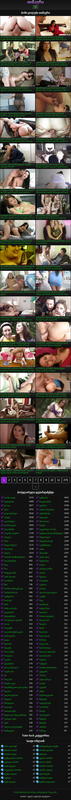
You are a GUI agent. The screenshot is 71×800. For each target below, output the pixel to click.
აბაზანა (42, 727)
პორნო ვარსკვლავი (13, 588)
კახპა (41, 549)
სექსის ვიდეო (10, 774)
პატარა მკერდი (46, 509)
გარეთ (42, 588)
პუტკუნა (7, 648)
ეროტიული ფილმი (13, 620)
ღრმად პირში (45, 569)
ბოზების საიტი (46, 778)
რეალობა (44, 644)
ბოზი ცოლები (10, 608)
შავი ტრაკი (44, 636)
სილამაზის (9, 529)
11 (58, 480)
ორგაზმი (8, 628)
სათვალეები (10, 711)
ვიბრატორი (9, 636)
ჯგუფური (43, 671)
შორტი (42, 731)
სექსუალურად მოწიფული (51, 533)
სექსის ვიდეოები (47, 782)
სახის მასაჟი (45, 648)
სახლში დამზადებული (14, 557)
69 (5, 675)
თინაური (35, 2)
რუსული (43, 664)
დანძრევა (44, 604)
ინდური (7, 699)
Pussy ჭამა (9, 652)
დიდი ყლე (44, 557)
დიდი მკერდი (10, 513)
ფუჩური (43, 505)
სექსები (7, 778)
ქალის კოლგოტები (13, 727)
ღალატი (8, 707)
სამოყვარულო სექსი (48, 746)
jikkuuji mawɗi (10, 750)
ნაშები (42, 525)
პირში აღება (10, 498)
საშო (6, 541)
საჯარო (7, 691)
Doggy (7, 517)
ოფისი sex (9, 671)
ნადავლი (43, 517)
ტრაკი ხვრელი (11, 667)
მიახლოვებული (46, 616)
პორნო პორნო (46, 766)
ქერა (6, 509)
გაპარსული (9, 521)
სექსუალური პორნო (13, 758)
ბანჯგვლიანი (10, 573)
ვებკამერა (9, 664)
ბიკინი (42, 683)
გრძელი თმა (10, 719)
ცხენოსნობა (44, 513)
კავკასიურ (9, 612)
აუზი (6, 723)
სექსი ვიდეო (10, 766)
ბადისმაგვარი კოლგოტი (16, 687)
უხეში (41, 691)
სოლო (42, 565)
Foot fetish (44, 707)
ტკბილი (43, 584)
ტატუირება (44, 608)
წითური (43, 624)
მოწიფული (9, 731)
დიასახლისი (45, 656)
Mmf (6, 604)
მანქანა (42, 719)
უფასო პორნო (46, 758)
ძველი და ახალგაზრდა (15, 715)
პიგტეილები (45, 703)
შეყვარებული (10, 545)
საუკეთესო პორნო (12, 770)
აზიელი (7, 537)
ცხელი (7, 553)
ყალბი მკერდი (11, 695)
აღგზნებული (45, 545)
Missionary (44, 521)
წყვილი (42, 577)
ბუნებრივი (44, 561)
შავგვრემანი (45, 502)
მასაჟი (42, 711)
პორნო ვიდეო (46, 770)
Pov (6, 569)
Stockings (8, 549)
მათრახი (43, 632)
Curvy (6, 624)
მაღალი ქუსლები (47, 652)
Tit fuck (42, 675)
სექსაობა (43, 498)
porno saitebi (45, 762)
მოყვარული (45, 537)
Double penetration (48, 667)
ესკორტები (44, 774)
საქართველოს (46, 695)
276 (66, 480)
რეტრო (42, 660)
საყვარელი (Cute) (47, 529)
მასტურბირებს (46, 541)
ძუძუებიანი (9, 502)
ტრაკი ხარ (44, 620)
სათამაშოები (10, 561)
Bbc (6, 584)
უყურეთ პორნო (11, 762)
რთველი (8, 656)
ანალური (43, 553)
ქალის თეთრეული (48, 592)
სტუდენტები (9, 616)
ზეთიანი (8, 644)
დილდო (43, 612)
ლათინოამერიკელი (13, 632)
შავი (6, 565)
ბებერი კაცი (9, 683)
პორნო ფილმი (46, 750)
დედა (6, 640)
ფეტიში (42, 687)
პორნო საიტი (10, 754)
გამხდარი (9, 596)
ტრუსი (42, 573)
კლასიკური (44, 715)
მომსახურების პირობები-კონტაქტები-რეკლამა (35, 792)
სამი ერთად (10, 577)
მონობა (42, 640)
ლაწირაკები (10, 525)
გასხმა (42, 596)
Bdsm (41, 628)
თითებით (43, 581)
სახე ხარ (8, 679)
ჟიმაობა (43, 754)
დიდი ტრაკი (45, 679)
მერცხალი (9, 703)
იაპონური (8, 581)
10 (52, 480)
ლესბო (7, 660)
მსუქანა (42, 723)
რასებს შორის (10, 592)
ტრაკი (7, 505)
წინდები (43, 699)
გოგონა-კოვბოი (11, 533)
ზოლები (8, 600)
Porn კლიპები (10, 746)
